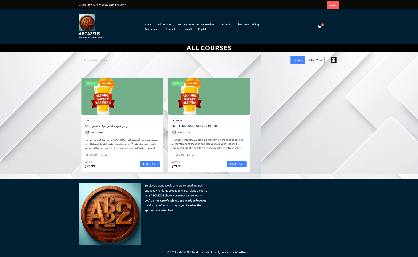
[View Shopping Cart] (319, 26)
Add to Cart (150, 164)
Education (91, 120)
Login (333, 5)
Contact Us (172, 29)
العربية (188, 29)
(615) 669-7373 (90, 4)
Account (225, 24)
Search (298, 60)
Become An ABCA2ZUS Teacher (196, 24)
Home (148, 24)
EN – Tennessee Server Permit (195, 126)
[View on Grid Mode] (334, 60)
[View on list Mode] (327, 60)
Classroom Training (248, 24)
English (202, 29)
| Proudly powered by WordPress (228, 252)
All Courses (164, 24)
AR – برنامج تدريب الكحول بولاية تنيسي (106, 126)
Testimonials (152, 29)
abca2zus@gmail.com (114, 4)
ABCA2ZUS (89, 33)
